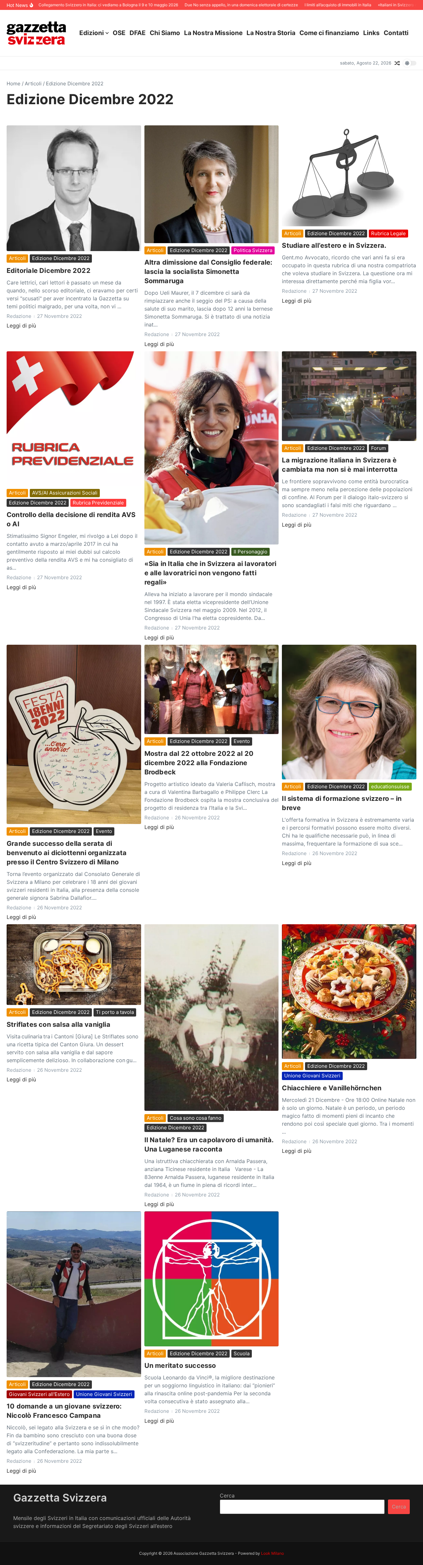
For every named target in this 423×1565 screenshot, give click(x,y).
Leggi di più (21, 325)
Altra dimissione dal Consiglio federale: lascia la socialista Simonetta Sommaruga (208, 271)
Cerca (227, 1495)
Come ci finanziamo (329, 33)
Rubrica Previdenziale (98, 503)
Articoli (33, 83)
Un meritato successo (180, 1365)
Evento (104, 831)
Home (13, 83)
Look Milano (272, 1553)
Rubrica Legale (388, 233)
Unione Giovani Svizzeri (312, 1075)
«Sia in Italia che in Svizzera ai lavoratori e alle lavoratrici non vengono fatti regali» (210, 573)
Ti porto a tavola (115, 1012)
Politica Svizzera (253, 250)
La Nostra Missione (213, 33)
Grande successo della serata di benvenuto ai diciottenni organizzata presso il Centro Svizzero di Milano (67, 853)
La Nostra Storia (271, 33)
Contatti (396, 33)
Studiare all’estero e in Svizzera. (334, 245)
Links (371, 33)
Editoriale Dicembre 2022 (49, 271)
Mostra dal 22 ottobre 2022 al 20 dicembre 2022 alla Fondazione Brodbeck (198, 763)
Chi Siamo (165, 33)
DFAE (138, 33)
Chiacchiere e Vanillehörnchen (331, 1088)
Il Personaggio (250, 551)
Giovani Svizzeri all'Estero (39, 1394)
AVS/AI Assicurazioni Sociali (64, 493)
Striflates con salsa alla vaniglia (58, 1024)
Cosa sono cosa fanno (195, 1118)
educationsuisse (390, 786)
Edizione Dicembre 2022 (61, 258)
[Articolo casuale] (397, 63)
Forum (378, 448)
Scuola (242, 1353)
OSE (119, 33)
